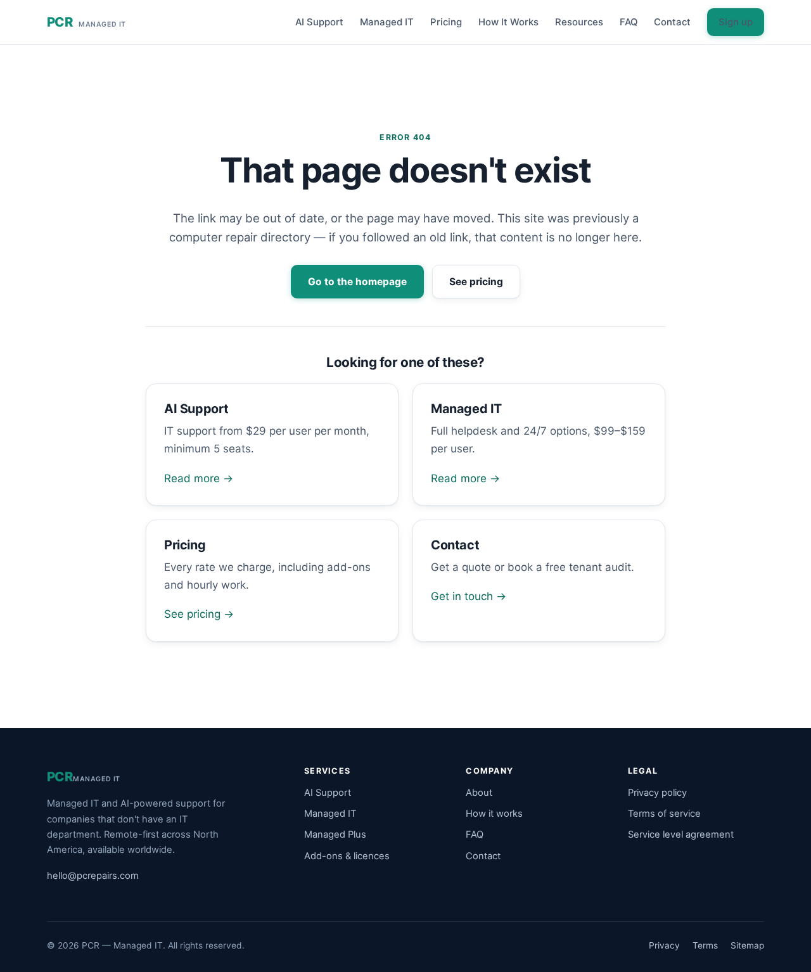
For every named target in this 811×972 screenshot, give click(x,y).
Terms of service (664, 813)
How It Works (508, 22)
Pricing (446, 22)
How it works (494, 813)
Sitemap (747, 945)
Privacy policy (657, 792)
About (479, 792)
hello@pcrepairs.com (93, 875)
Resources (579, 22)
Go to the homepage (357, 282)
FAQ (628, 22)
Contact (672, 22)
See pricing (476, 282)
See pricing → (199, 614)
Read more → (198, 478)
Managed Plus (335, 834)
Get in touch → (468, 596)
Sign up (735, 22)
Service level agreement (681, 834)
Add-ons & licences (347, 856)
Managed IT (387, 22)
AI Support (319, 22)
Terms (705, 945)
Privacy (664, 945)
